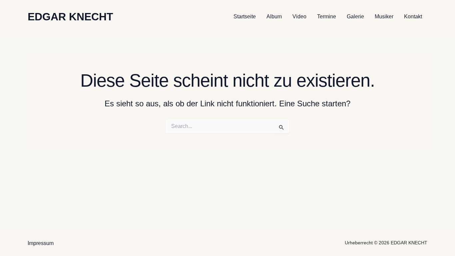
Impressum (41, 243)
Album (274, 16)
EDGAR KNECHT (70, 17)
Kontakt (413, 16)
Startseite (244, 16)
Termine (326, 16)
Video (299, 16)
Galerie (355, 16)
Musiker (384, 16)
